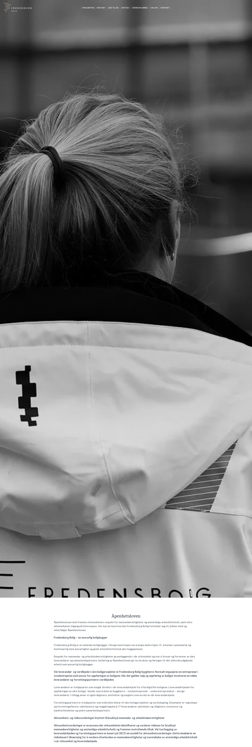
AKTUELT (125, 8)
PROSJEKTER (88, 8)
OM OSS (154, 8)
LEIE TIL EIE (113, 8)
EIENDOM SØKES (140, 8)
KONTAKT (165, 8)
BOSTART (101, 8)
